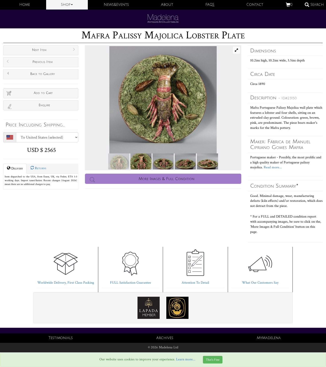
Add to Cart (43, 93)
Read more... (272, 167)
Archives (164, 338)
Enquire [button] (44, 105)
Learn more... (185, 359)
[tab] (65, 266)
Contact (254, 5)
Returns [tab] (40, 168)
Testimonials (61, 338)
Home (24, 5)
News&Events (116, 5)
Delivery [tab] (16, 168)
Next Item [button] (39, 50)
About (167, 5)
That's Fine (213, 360)
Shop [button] (66, 5)
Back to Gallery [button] (42, 74)
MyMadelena (269, 338)
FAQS (209, 5)
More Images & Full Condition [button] (166, 179)
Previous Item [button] (42, 62)
